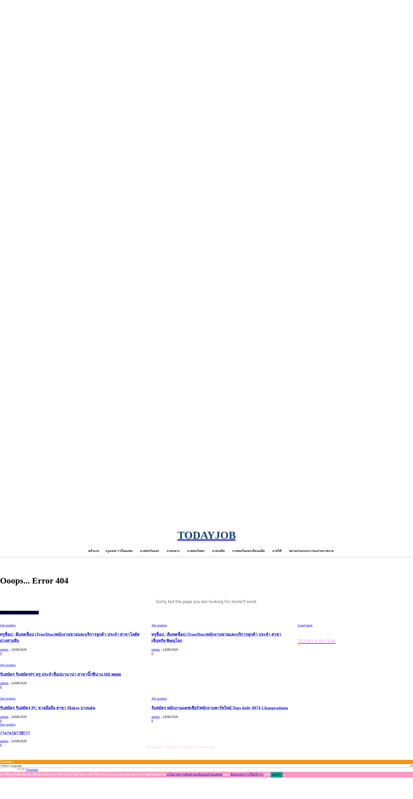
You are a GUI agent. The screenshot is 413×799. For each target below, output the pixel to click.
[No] (284, 775)
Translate (32, 770)
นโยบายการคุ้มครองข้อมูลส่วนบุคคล (180, 725)
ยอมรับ (276, 774)
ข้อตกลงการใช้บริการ (170, 732)
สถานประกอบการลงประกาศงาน (177, 739)
